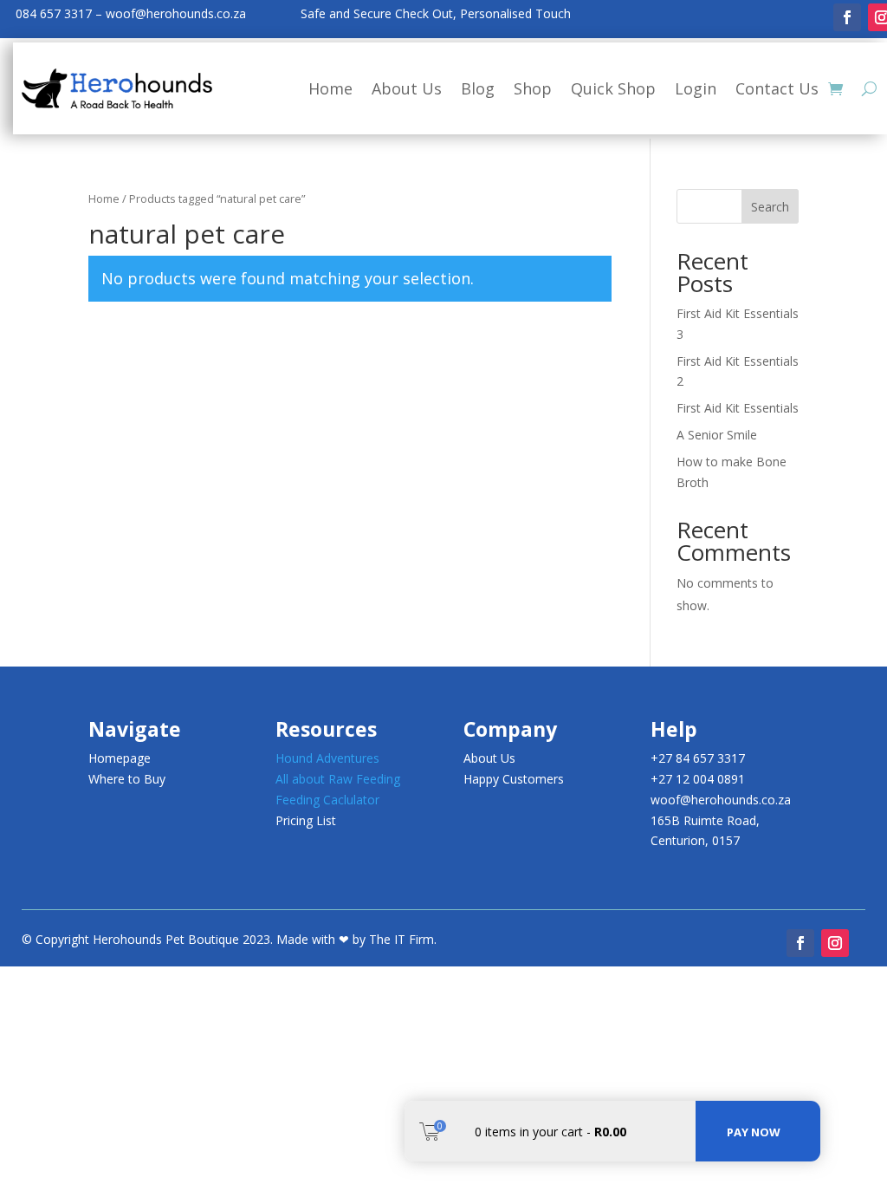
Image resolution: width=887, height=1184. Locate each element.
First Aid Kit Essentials (738, 408)
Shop (533, 88)
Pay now (753, 1132)
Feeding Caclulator (327, 799)
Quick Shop (613, 88)
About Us (407, 88)
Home (330, 88)
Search (770, 206)
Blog (478, 88)
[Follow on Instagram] (835, 943)
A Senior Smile (717, 434)
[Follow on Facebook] (847, 17)
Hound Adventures (327, 758)
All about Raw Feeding (337, 779)
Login (695, 88)
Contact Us (777, 88)
